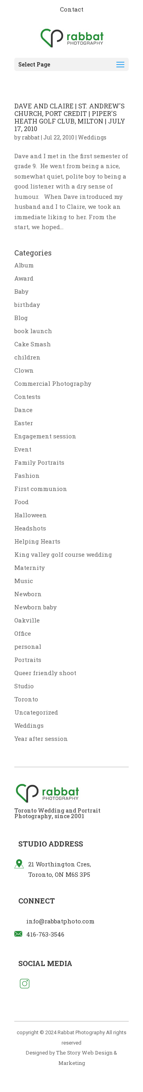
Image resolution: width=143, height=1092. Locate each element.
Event (22, 449)
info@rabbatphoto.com (60, 921)
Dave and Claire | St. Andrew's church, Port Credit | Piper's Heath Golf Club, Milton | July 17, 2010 (69, 117)
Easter (23, 423)
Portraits (27, 660)
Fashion (27, 475)
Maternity (29, 568)
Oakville (27, 620)
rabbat (31, 137)
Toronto (26, 699)
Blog (21, 318)
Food (21, 502)
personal (27, 646)
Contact (71, 9)
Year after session (41, 738)
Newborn (28, 594)
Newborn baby (35, 607)
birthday (27, 304)
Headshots (30, 528)
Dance (23, 410)
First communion (40, 489)
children (27, 357)
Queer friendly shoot (45, 673)
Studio (24, 686)
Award (23, 278)
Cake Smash (32, 344)
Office (22, 633)
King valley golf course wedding (63, 554)
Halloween (30, 515)
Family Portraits (39, 462)
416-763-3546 (45, 934)
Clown (24, 370)
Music (23, 581)
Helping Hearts (37, 541)
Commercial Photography (52, 383)
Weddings (92, 137)
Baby (21, 291)
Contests (27, 397)
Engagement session (45, 436)
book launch (33, 331)
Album (24, 265)
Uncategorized (36, 712)
